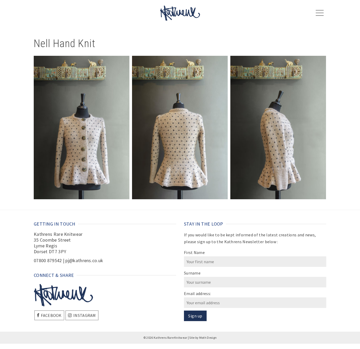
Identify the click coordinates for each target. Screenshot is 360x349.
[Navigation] (319, 13)
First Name (194, 252)
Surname (192, 273)
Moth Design (208, 338)
